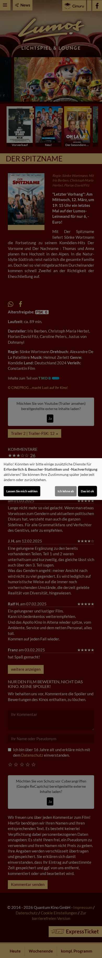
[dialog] (51, 479)
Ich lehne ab (66, 491)
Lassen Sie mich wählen (22, 491)
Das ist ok (87, 491)
